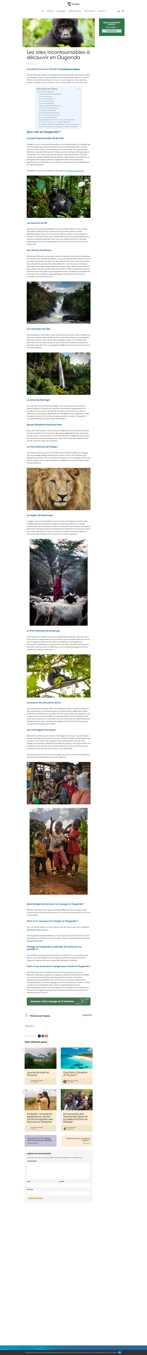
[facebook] (42, 1036)
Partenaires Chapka (40, 1016)
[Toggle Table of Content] (78, 89)
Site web (30, 1189)
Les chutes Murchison (47, 99)
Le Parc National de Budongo (50, 113)
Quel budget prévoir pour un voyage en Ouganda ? (58, 120)
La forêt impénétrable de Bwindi (50, 94)
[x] (39, 1036)
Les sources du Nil (46, 97)
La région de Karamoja (48, 110)
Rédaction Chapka (72, 1081)
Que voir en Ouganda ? (46, 92)
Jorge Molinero (71, 1128)
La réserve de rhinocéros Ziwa (51, 115)
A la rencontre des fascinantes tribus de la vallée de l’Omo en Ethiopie (75, 1118)
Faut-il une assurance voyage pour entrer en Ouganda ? (59, 127)
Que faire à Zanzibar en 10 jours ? (75, 1074)
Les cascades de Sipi (47, 101)
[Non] (145, 1352)
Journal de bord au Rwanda (38, 1074)
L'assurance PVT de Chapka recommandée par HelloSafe (39, 1139)
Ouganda (30, 1026)
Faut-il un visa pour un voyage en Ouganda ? (56, 122)
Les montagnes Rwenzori (49, 117)
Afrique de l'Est (87, 1015)
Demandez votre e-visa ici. (37, 929)
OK (119, 1352)
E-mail (61, 1181)
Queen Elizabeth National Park (50, 106)
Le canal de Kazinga (47, 103)
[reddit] (46, 1036)
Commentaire (32, 1161)
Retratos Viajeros (72, 69)
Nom (28, 1181)
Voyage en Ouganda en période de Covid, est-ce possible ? (60, 124)
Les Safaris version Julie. (74, 170)
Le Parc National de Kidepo (49, 108)
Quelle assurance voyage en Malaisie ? (78, 1139)
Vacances (23, 1050)
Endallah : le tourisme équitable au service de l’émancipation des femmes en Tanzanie (40, 1118)
